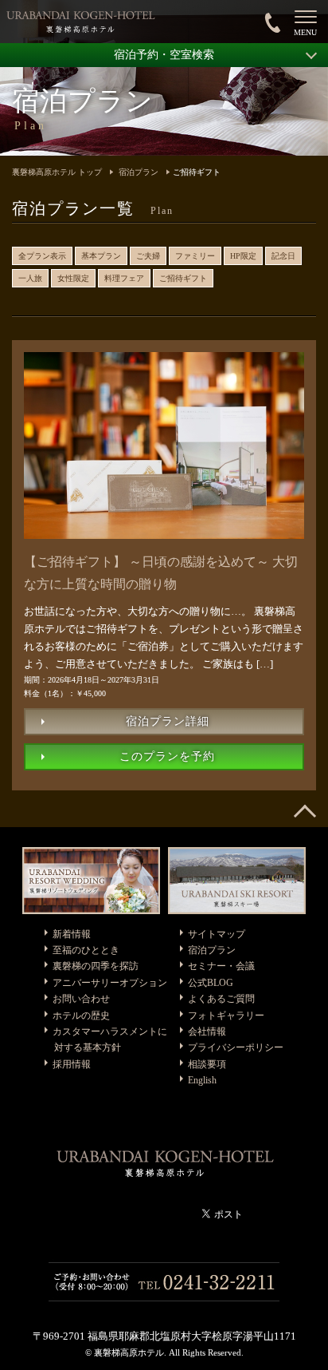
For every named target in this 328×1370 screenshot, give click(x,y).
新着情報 (72, 934)
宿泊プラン (138, 172)
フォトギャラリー (226, 1015)
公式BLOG (210, 982)
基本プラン (101, 255)
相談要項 (207, 1064)
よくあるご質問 (221, 998)
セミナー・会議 (221, 966)
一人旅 (30, 278)
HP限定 (243, 255)
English (202, 1080)
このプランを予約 (167, 756)
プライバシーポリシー (235, 1047)
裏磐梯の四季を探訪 (96, 966)
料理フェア (124, 278)
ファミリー (195, 255)
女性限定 (73, 278)
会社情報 (207, 1031)
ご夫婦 (148, 255)
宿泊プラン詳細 (167, 721)
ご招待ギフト (183, 278)
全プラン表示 (42, 255)
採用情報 (72, 1064)
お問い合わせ (81, 998)
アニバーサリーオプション (110, 982)
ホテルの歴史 (81, 1015)
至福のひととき (86, 950)
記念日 (283, 255)
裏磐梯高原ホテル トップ (57, 172)
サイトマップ (216, 934)
